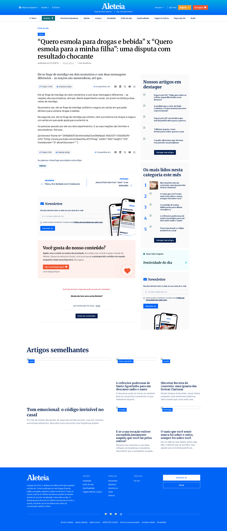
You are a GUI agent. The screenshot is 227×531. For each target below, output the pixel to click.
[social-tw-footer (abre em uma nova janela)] (116, 514)
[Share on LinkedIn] (120, 87)
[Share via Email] (130, 87)
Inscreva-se (113, 488)
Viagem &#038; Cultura (92, 492)
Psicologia (167, 410)
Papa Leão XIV (179, 18)
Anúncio (111, 495)
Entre (98, 306)
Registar (183, 7)
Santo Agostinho (125, 361)
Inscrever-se (47, 228)
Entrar (173, 7)
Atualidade (111, 18)
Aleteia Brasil (68, 63)
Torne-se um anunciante (130, 522)
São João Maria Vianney (125, 12)
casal (31, 361)
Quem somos (94, 522)
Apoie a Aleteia (81, 522)
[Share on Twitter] (125, 87)
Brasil (193, 18)
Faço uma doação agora (54, 267)
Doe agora (199, 7)
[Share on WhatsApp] (134, 87)
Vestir (110, 492)
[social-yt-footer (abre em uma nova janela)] (106, 514)
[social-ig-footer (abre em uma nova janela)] (121, 514)
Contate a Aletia (148, 522)
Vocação (122, 410)
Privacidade (161, 522)
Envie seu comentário (87, 316)
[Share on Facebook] (115, 87)
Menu (34, 18)
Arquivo (98, 18)
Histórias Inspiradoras (69, 18)
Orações (46, 18)
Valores (42, 165)
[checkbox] (41, 222)
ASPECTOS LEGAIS (110, 522)
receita (166, 361)
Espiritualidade (143, 18)
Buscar (57, 7)
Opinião (87, 18)
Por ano (137, 481)
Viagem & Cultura (161, 18)
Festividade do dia (157, 263)
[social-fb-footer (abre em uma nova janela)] (111, 514)
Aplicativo (112, 484)
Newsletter (112, 481)
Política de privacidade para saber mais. (88, 222)
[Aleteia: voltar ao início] (113, 6)
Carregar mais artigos (165, 152)
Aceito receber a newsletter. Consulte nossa (73, 222)
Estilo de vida (126, 18)
